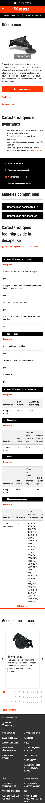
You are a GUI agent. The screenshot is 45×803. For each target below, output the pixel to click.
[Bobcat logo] (21, 9)
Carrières (28, 738)
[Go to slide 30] (41, 702)
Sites (26, 743)
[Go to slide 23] (12, 702)
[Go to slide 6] (24, 692)
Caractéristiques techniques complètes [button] (21, 246)
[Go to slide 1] (4, 692)
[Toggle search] (41, 9)
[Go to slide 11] (4, 697)
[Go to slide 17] (28, 697)
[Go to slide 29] (37, 702)
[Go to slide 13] (12, 697)
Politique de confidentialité (9, 784)
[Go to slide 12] (8, 697)
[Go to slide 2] (8, 692)
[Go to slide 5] (20, 692)
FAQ (25, 791)
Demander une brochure (17, 177)
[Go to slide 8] (32, 692)
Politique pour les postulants (10, 797)
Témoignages (30, 760)
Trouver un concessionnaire (19, 170)
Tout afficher (9, 709)
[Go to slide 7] (28, 692)
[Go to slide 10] (41, 692)
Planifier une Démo (9, 97)
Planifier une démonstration (19, 183)
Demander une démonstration (9, 749)
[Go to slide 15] (20, 697)
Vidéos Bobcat (30, 755)
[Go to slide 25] (20, 702)
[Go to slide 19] (37, 697)
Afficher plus (22, 606)
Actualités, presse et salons (32, 749)
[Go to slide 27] (28, 702)
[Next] (42, 659)
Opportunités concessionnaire (32, 784)
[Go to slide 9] (37, 692)
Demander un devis (22, 89)
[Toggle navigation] (4, 9)
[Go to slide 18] (32, 697)
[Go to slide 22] (8, 702)
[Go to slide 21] (4, 702)
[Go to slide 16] (24, 697)
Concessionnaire (8, 104)
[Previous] (3, 659)
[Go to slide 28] (32, 702)
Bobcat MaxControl (33, 151)
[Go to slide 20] (41, 697)
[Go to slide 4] (16, 692)
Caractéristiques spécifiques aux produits (32, 768)
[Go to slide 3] (12, 692)
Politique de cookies (11, 791)
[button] (22, 207)
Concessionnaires (10, 743)
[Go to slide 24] (16, 702)
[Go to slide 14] (16, 697)
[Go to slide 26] (24, 702)
